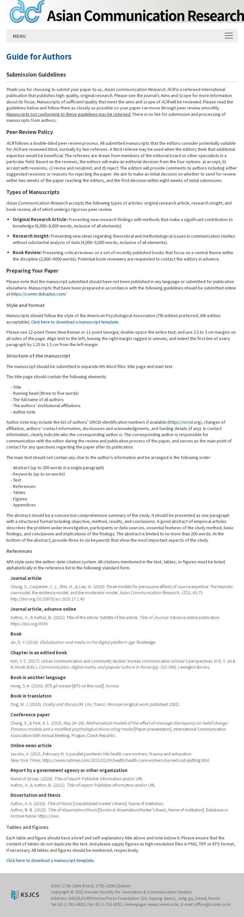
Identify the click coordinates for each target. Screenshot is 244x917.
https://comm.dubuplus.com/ (38, 294)
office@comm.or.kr (212, 904)
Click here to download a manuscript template (75, 322)
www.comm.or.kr (163, 904)
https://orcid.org (184, 422)
